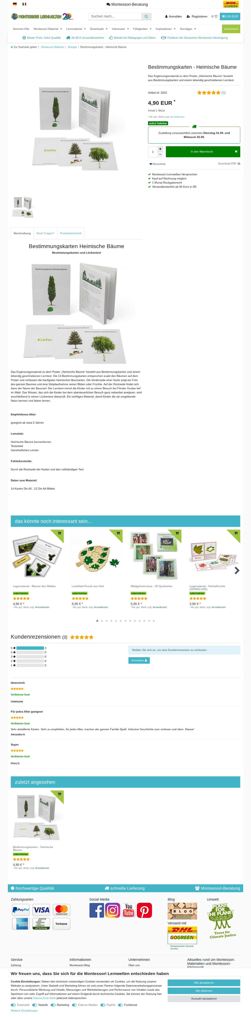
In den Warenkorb (202, 151)
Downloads (97, 28)
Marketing (63, 1004)
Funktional (130, 1004)
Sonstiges (186, 28)
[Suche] (146, 16)
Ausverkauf (231, 28)
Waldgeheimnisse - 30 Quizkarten (151, 586)
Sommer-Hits (21, 28)
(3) (223, 93)
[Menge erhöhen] (160, 149)
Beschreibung (22, 233)
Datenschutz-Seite (44, 998)
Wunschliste (159, 164)
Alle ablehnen (204, 990)
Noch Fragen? (45, 233)
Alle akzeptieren (204, 982)
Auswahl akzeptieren (204, 998)
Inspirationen (164, 28)
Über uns (134, 965)
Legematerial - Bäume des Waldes (34, 586)
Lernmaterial (74, 28)
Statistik (43, 1004)
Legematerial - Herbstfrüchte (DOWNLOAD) (207, 588)
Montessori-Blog (80, 965)
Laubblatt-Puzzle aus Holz (88, 586)
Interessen (119, 28)
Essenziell (23, 1004)
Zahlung (16, 965)
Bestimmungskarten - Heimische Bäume (33, 849)
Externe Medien (88, 1004)
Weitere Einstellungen (24, 1010)
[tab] (22, 233)
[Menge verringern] (160, 154)
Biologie (72, 47)
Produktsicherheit (71, 233)
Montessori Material (46, 28)
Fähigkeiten (140, 28)
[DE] (15, 4)
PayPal (111, 1004)
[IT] (24, 4)
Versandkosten (176, 117)
